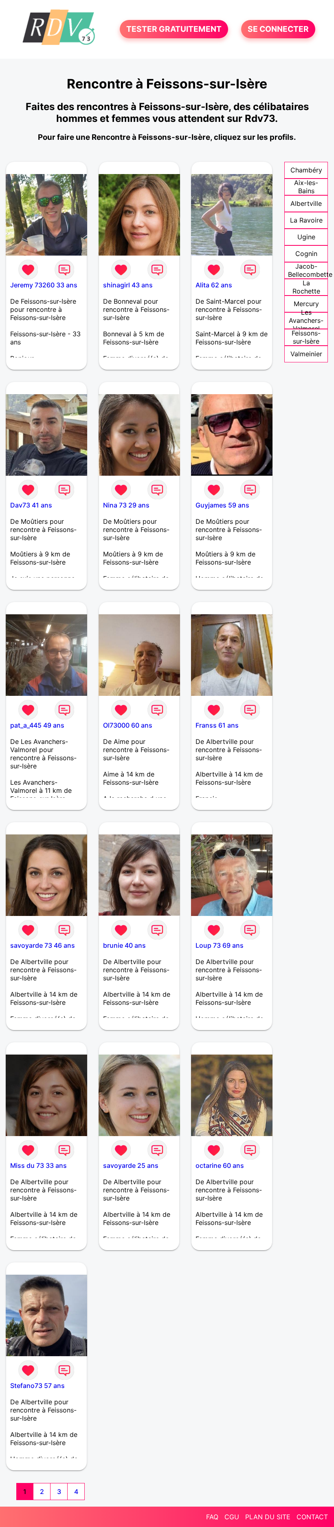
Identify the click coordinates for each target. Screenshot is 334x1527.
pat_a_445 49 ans (37, 725)
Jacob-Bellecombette (310, 270)
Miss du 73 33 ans (38, 1165)
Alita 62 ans (214, 285)
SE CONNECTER (278, 29)
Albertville (306, 203)
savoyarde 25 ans (130, 1165)
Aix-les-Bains (306, 187)
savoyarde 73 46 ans (42, 945)
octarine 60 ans (220, 1165)
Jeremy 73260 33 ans (43, 285)
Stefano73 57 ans (37, 1385)
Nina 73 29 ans (126, 505)
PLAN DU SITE (267, 1517)
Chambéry (306, 170)
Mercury (306, 304)
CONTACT (312, 1517)
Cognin (306, 253)
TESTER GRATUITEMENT (174, 29)
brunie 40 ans (124, 945)
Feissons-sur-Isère (306, 337)
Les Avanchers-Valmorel (306, 320)
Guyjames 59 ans (222, 505)
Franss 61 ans (217, 725)
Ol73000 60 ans (127, 725)
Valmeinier (306, 354)
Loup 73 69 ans (220, 945)
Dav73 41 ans (31, 505)
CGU (231, 1517)
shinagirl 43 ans (128, 285)
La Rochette (306, 287)
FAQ (212, 1517)
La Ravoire (306, 220)
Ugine (306, 237)
